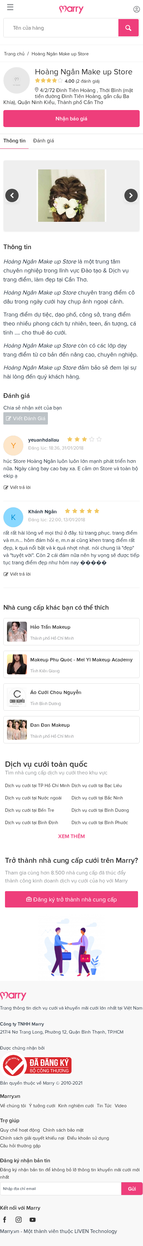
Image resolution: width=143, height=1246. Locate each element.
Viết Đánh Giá (29, 418)
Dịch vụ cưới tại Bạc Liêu (97, 785)
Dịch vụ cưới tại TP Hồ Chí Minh (37, 785)
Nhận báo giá (71, 118)
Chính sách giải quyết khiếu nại (32, 1138)
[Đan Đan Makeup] (17, 729)
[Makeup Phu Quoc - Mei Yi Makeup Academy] (17, 664)
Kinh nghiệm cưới (76, 1105)
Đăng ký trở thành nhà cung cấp (74, 899)
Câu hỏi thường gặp (20, 1145)
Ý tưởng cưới (42, 1105)
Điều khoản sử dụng (88, 1138)
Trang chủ (14, 53)
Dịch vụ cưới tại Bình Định (31, 822)
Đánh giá (43, 140)
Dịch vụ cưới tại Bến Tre (29, 810)
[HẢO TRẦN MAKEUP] (17, 631)
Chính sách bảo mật (63, 1130)
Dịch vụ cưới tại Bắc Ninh (97, 797)
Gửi (132, 1189)
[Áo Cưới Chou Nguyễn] (17, 696)
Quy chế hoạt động (20, 1130)
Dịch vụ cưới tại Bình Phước (100, 822)
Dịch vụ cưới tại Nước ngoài (33, 797)
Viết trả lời (20, 487)
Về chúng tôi (13, 1105)
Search (128, 27)
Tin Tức (104, 1105)
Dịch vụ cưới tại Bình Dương (100, 810)
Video (121, 1105)
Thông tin (14, 140)
